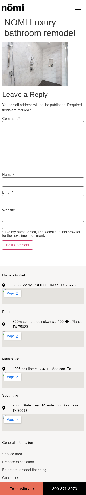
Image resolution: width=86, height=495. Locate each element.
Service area (12, 454)
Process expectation (18, 462)
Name (8, 175)
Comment (11, 119)
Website (8, 210)
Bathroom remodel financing (24, 470)
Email (7, 192)
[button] (82, 7)
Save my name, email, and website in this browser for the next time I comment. (41, 233)
